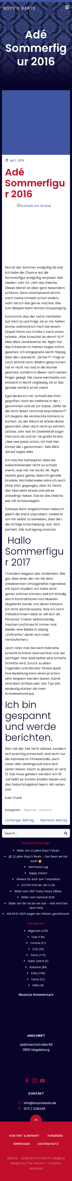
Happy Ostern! (38, 873)
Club (34, 937)
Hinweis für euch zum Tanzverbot (38, 879)
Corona (35, 943)
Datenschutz (48, 1144)
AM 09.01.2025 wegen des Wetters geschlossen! (38, 914)
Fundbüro (55, 1135)
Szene (35, 979)
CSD (35, 949)
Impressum (22, 1144)
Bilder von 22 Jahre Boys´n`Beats (38, 850)
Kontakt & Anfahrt (24, 1135)
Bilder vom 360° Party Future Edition (38, 891)
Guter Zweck (36, 961)
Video (36, 985)
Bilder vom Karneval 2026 (38, 897)
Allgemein (30, 810)
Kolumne (45, 810)
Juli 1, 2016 (17, 160)
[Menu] (66, 7)
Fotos (34, 955)
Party (34, 973)
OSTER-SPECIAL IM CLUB (38, 885)
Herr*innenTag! (38, 867)
